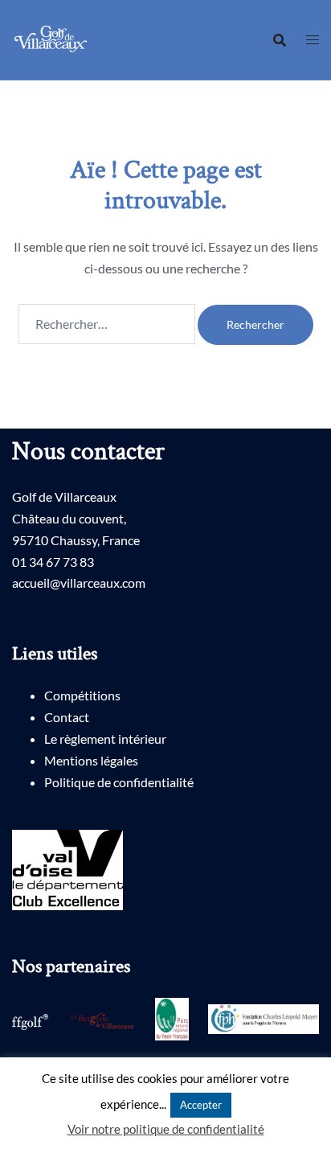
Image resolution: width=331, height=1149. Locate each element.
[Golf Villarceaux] (53, 38)
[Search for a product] (279, 40)
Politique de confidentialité (119, 782)
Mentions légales (91, 760)
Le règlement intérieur (105, 738)
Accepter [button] (201, 1104)
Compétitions (82, 695)
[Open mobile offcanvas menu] (312, 40)
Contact (66, 716)
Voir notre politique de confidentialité (165, 1129)
